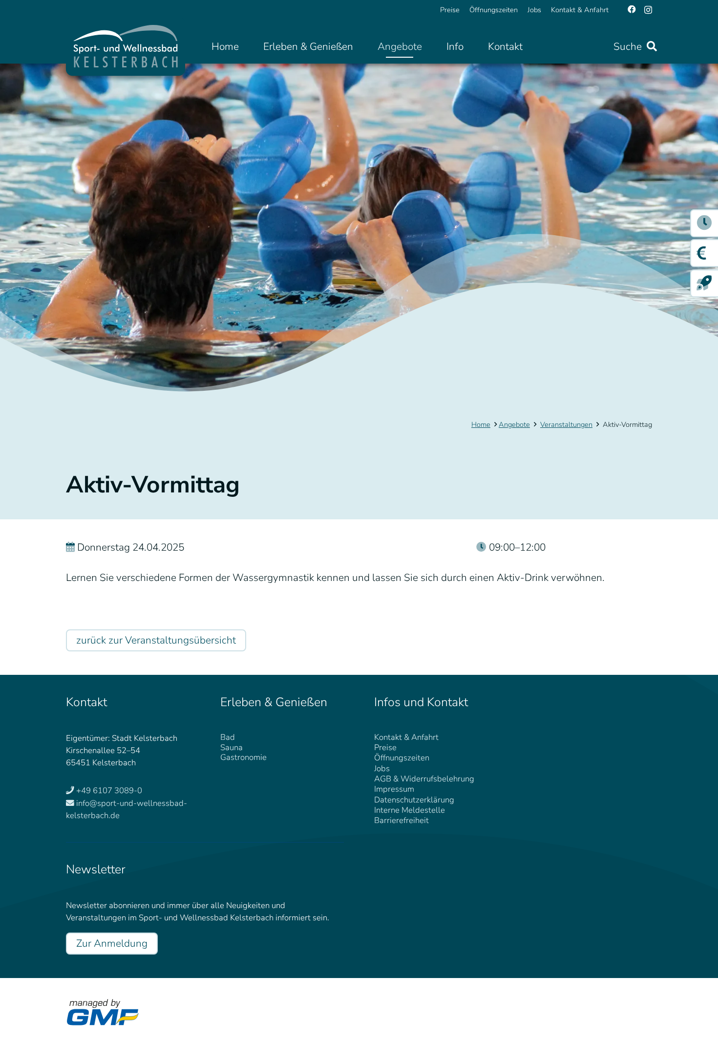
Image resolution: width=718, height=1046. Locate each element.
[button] (362, 47)
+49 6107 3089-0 (109, 790)
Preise (385, 747)
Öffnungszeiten (401, 757)
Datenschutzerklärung (414, 799)
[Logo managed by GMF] (102, 1012)
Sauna (231, 747)
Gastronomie (243, 757)
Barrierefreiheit (401, 820)
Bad (227, 737)
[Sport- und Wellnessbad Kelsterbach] (125, 46)
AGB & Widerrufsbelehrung (424, 778)
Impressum (394, 789)
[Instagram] (648, 9)
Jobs (382, 768)
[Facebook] (632, 9)
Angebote (514, 424)
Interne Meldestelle (409, 810)
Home (480, 424)
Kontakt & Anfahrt (406, 737)
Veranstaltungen (566, 424)
